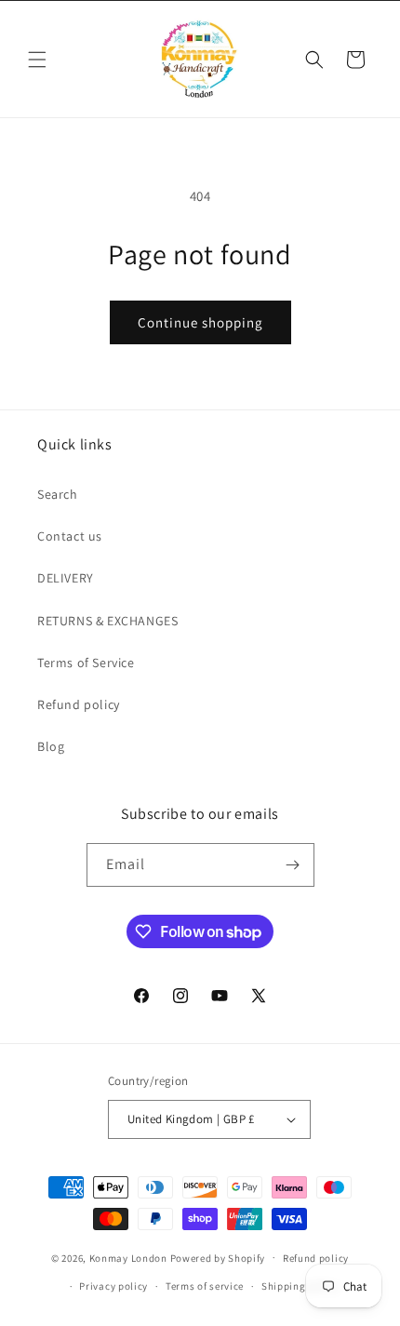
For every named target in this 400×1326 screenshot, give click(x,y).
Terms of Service (86, 662)
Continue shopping (200, 322)
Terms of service (205, 1286)
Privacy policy (113, 1286)
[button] (37, 59)
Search (57, 494)
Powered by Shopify (218, 1257)
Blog (50, 746)
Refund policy (78, 704)
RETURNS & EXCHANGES (107, 620)
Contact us (69, 536)
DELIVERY (65, 577)
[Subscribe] (293, 865)
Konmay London (128, 1257)
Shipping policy (300, 1286)
